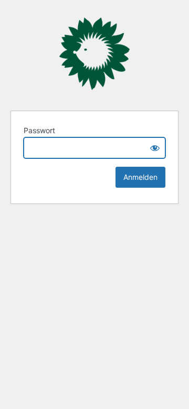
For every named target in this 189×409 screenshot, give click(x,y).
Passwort (39, 130)
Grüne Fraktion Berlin (94, 53)
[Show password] (154, 147)
